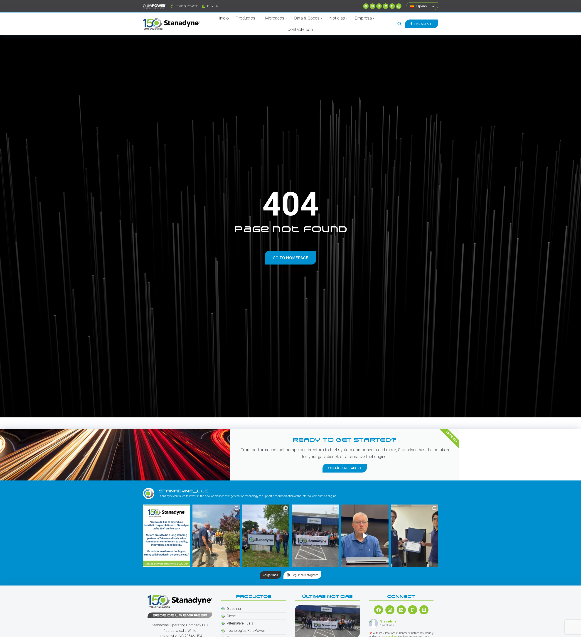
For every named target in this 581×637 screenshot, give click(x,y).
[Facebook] (366, 6)
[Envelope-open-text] (398, 6)
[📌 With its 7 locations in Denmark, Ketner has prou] (265, 536)
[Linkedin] (379, 6)
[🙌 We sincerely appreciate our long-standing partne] (166, 536)
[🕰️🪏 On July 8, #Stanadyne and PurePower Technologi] (216, 536)
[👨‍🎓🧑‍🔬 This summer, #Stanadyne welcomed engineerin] (414, 536)
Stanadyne (388, 621)
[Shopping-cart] (385, 6)
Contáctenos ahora (344, 468)
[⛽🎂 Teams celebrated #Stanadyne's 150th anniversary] (315, 536)
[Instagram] (372, 6)
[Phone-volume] (392, 6)
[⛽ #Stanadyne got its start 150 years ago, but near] (364, 536)
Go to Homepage (290, 257)
